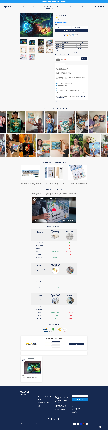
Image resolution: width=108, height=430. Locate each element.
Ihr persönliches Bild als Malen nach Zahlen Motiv (61, 403)
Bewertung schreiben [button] (77, 344)
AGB (39, 405)
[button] (58, 17)
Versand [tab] (84, 63)
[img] (28, 358)
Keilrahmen (74, 24)
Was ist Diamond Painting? (60, 407)
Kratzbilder (74, 411)
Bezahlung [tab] (78, 63)
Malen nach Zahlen (76, 408)
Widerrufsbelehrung (42, 397)
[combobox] (89, 6)
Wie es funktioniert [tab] (70, 63)
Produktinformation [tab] (59, 63)
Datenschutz (40, 403)
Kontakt (39, 399)
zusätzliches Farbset (75, 92)
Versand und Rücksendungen (44, 396)
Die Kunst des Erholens (60, 409)
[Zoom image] (36, 25)
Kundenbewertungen (76, 406)
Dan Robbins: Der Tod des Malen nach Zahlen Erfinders (61, 406)
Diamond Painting (76, 409)
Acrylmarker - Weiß (65, 58)
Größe (56, 24)
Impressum (40, 400)
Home (39, 406)
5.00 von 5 (34, 343)
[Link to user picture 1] (32, 367)
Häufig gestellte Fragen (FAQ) (44, 402)
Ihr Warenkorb (75, 412)
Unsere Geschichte (42, 395)
